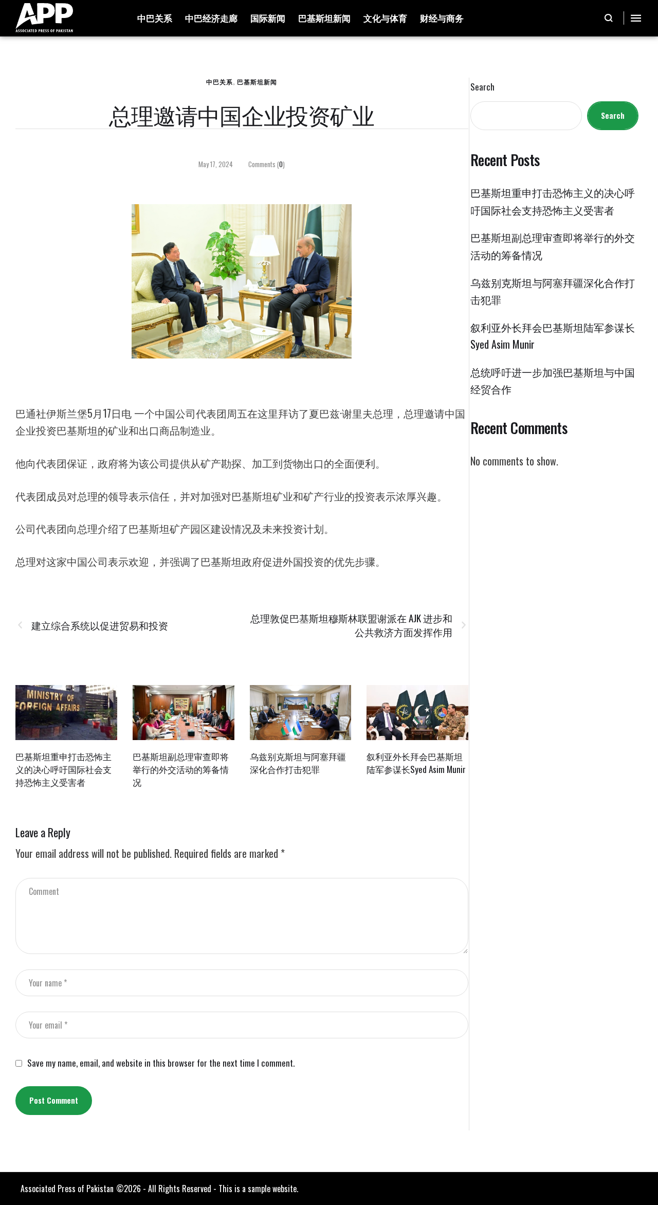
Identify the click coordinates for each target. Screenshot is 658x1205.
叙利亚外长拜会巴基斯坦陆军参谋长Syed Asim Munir (416, 763)
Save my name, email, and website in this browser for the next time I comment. (161, 1063)
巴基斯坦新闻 (257, 81)
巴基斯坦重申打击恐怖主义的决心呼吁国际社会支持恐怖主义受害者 (63, 769)
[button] (609, 18)
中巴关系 (219, 81)
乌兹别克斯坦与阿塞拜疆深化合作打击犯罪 (298, 763)
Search (482, 87)
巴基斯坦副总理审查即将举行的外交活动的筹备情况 (181, 769)
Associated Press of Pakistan (67, 1188)
